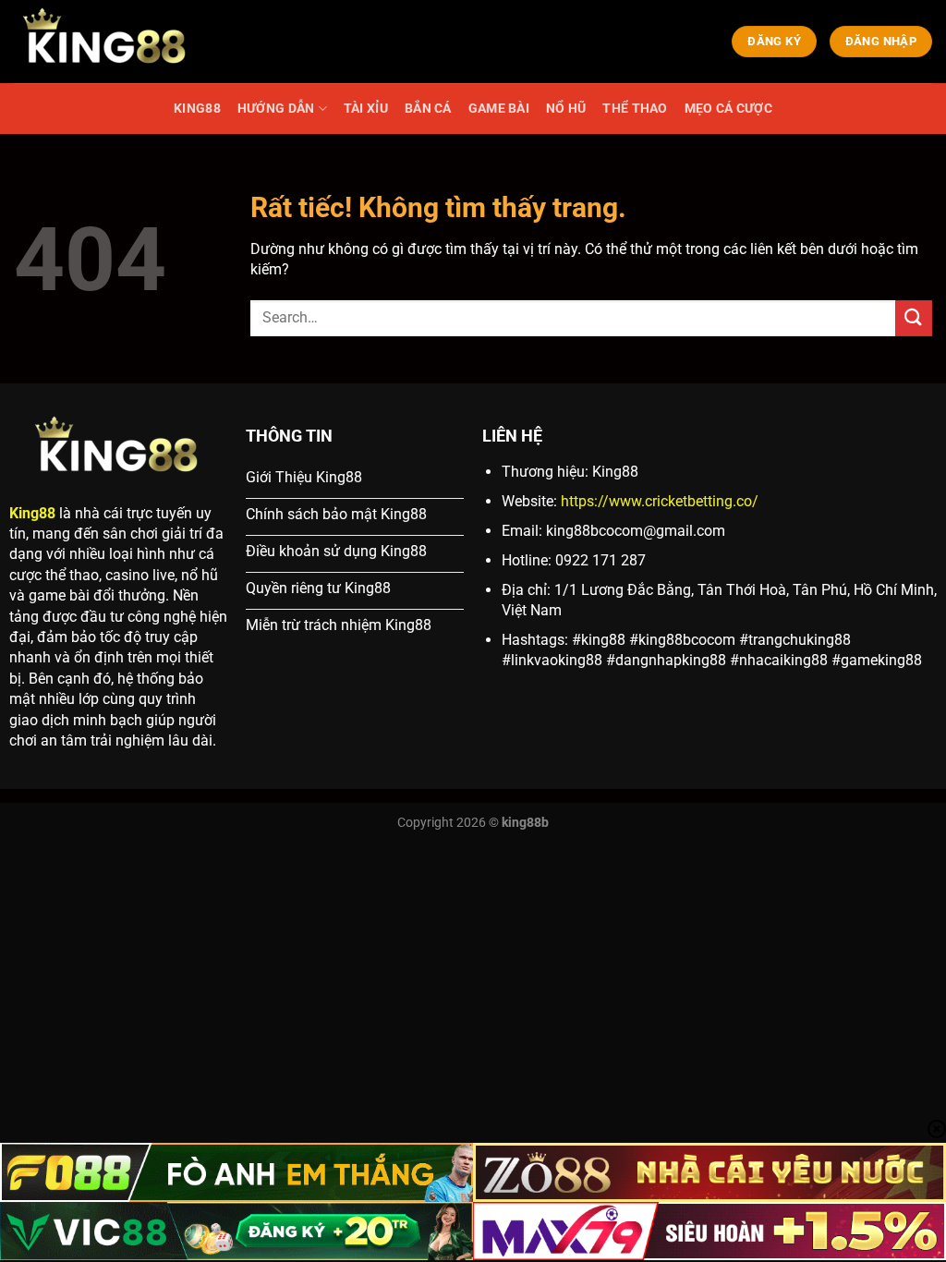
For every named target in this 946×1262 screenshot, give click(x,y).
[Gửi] (913, 318)
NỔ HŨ (566, 108)
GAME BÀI (498, 108)
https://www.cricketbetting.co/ (659, 501)
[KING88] (106, 41)
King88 (32, 513)
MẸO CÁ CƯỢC (728, 108)
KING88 (197, 108)
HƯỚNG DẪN (276, 108)
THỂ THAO (634, 108)
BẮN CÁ (428, 108)
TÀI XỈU (366, 108)
